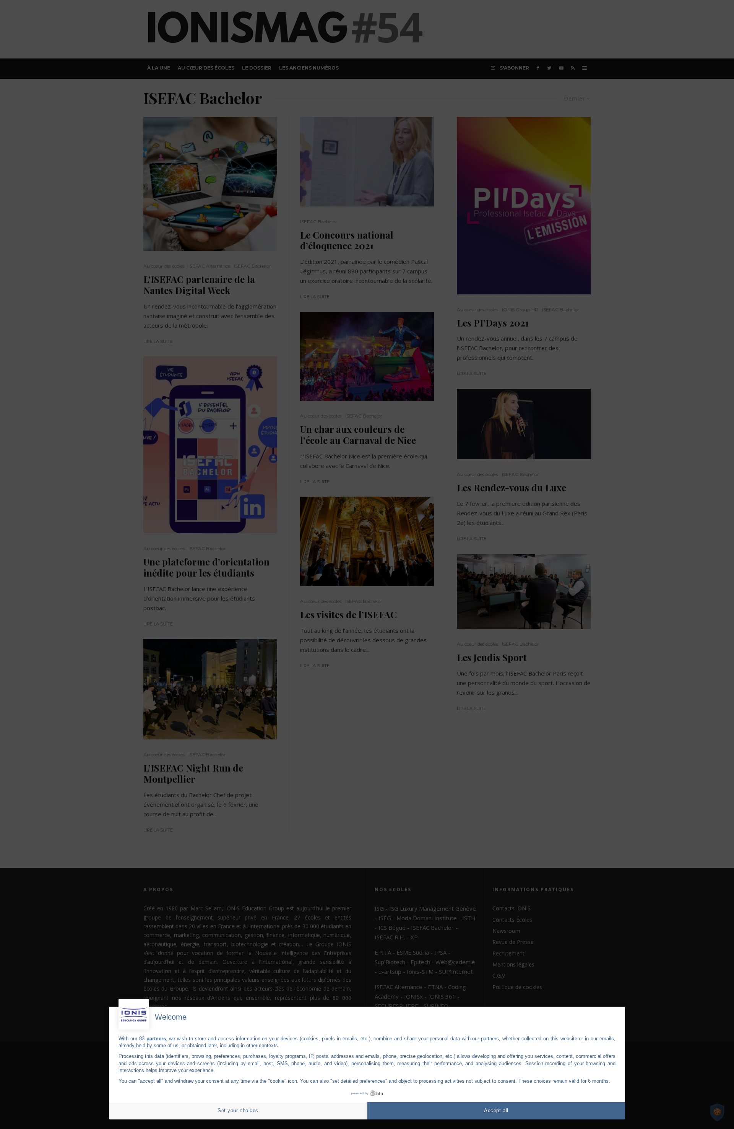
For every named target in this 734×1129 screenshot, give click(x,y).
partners (156, 1038)
